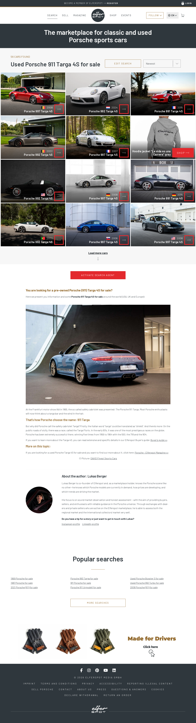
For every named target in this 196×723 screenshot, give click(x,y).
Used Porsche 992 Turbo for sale (147, 582)
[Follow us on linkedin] (114, 670)
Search (52, 15)
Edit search (123, 63)
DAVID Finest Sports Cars (103, 458)
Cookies (157, 689)
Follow (154, 15)
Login (188, 3)
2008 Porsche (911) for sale (144, 587)
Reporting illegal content (150, 683)
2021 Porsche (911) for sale (24, 587)
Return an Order (118, 695)
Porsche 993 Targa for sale (84, 578)
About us (84, 689)
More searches (98, 602)
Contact (65, 689)
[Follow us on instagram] (89, 670)
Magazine (79, 15)
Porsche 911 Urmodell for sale (85, 587)
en (173, 15)
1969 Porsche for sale (22, 578)
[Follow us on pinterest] (97, 670)
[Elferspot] (98, 15)
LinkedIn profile (90, 523)
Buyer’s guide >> (159, 440)
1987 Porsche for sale (22, 582)
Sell (65, 15)
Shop (113, 15)
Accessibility (111, 683)
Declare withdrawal (81, 695)
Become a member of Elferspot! (91, 3)
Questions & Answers (128, 689)
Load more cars (98, 253)
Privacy (88, 683)
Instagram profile (71, 523)
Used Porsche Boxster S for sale (147, 578)
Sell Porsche (43, 689)
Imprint (29, 683)
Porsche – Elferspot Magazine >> (151, 452)
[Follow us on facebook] (81, 670)
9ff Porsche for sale (80, 582)
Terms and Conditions (59, 683)
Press (101, 689)
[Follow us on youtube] (105, 670)
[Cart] (182, 15)
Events (126, 15)
